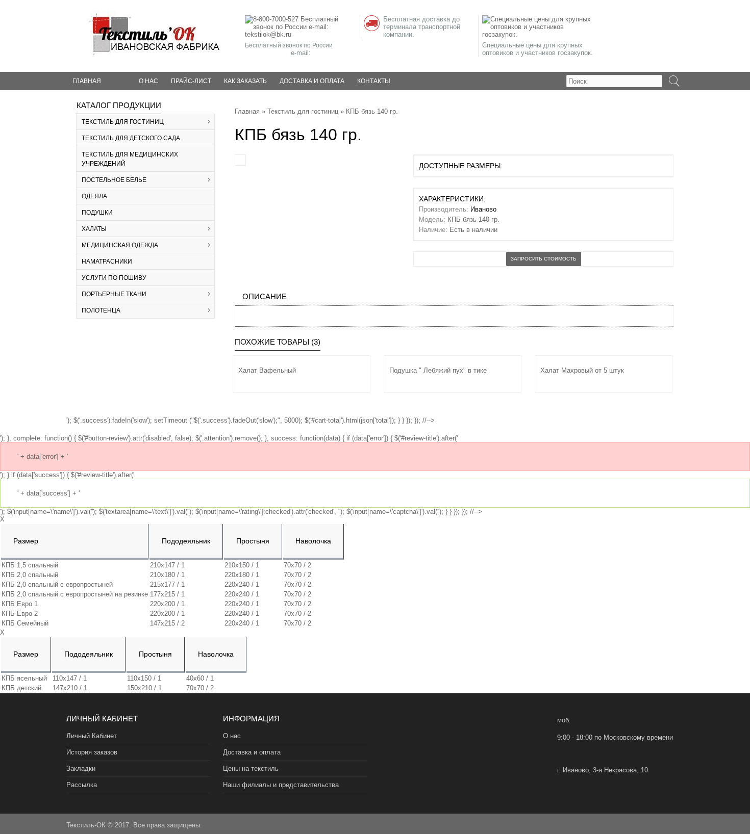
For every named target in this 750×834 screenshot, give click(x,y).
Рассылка (81, 785)
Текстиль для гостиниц (302, 111)
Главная (247, 111)
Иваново (483, 209)
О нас (148, 81)
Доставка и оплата (312, 81)
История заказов (91, 752)
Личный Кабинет (91, 736)
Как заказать (245, 81)
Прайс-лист (191, 81)
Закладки (80, 768)
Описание (264, 296)
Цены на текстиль (251, 768)
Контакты (373, 81)
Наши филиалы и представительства (281, 785)
